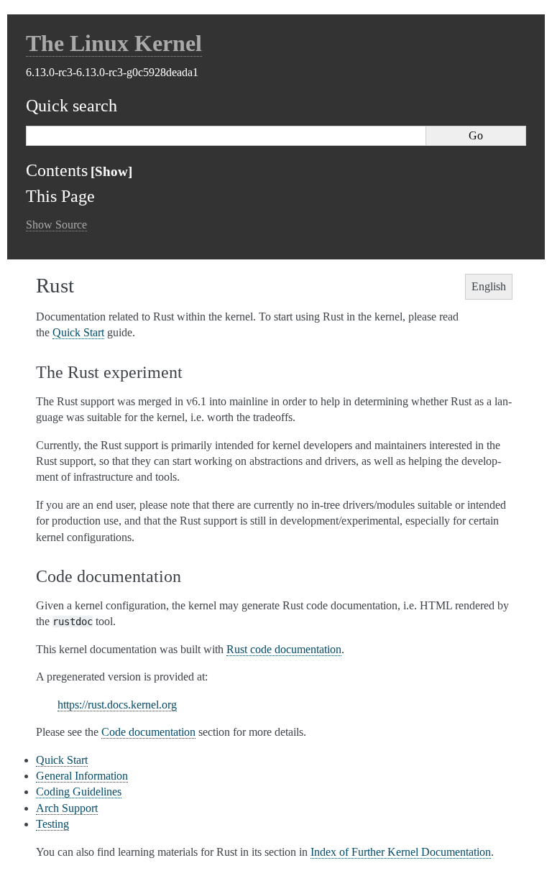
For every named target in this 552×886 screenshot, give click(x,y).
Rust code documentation (283, 649)
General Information (82, 776)
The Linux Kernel (114, 43)
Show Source (56, 224)
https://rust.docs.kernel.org (117, 704)
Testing (52, 824)
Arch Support (67, 808)
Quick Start (62, 760)
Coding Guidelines (78, 791)
